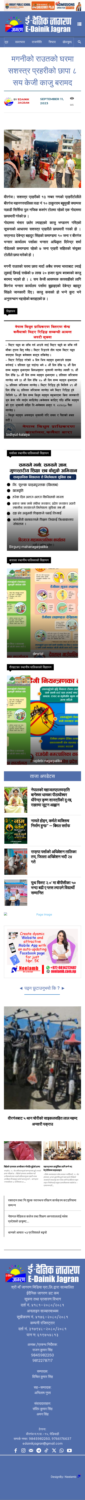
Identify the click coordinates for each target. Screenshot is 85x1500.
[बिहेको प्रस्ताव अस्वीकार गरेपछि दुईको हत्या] (23, 1150)
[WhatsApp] (62, 1451)
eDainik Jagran (23, 101)
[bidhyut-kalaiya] (42, 379)
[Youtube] (69, 1451)
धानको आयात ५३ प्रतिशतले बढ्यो (27, 1232)
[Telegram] (39, 1451)
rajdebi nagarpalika (23, 761)
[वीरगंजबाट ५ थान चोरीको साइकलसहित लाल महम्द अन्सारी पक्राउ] (42, 1057)
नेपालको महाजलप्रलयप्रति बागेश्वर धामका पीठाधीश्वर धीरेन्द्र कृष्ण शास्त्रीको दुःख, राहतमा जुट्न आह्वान (51, 797)
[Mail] (31, 1451)
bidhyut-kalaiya (18, 434)
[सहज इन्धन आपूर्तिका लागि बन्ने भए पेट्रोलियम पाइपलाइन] (62, 1150)
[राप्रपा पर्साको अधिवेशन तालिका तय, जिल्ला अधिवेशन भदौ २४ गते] (15, 862)
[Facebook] (16, 1451)
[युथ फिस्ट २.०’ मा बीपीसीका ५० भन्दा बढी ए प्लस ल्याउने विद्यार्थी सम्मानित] (15, 893)
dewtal (14, 654)
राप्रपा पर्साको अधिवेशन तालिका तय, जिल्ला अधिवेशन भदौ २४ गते (53, 856)
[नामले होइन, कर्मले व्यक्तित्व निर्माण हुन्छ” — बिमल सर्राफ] (15, 831)
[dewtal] (42, 613)
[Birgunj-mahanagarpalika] (42, 506)
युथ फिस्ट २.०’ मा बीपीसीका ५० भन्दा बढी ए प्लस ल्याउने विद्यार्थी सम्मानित (53, 887)
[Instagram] (23, 1451)
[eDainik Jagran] (8, 101)
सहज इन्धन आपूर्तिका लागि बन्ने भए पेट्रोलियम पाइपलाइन (57, 1168)
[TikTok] (46, 1451)
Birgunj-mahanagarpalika (28, 547)
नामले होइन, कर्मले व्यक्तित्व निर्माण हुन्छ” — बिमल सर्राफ (50, 823)
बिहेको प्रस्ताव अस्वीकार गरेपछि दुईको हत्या (22, 1166)
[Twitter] (54, 1451)
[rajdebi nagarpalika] (42, 720)
